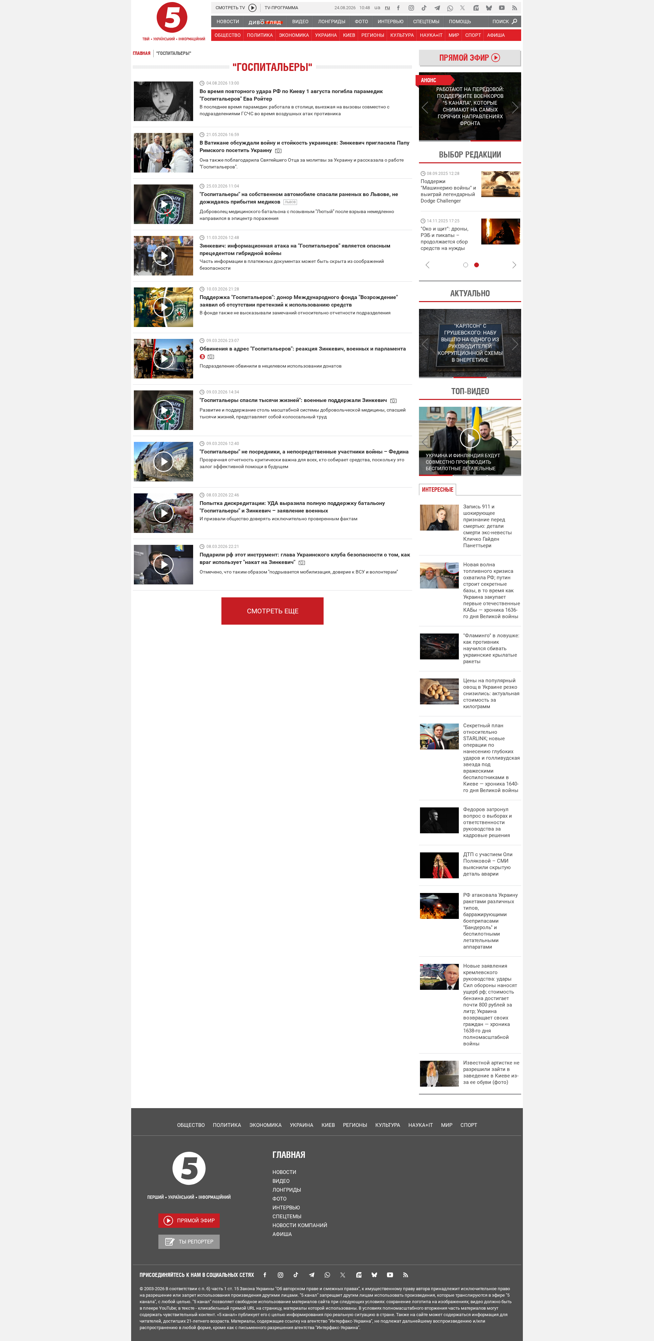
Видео (281, 1181)
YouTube (390, 1275)
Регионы (355, 1125)
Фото (279, 1199)
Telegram (312, 1275)
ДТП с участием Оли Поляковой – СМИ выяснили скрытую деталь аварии (488, 864)
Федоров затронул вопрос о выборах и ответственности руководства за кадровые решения (487, 822)
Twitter (343, 1275)
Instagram (280, 1275)
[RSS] (514, 8)
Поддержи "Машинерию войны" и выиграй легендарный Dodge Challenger (448, 191)
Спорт (469, 1125)
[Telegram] (437, 8)
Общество (191, 1125)
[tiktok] (424, 8)
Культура (387, 1125)
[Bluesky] (488, 8)
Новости (284, 1172)
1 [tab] (444, 140)
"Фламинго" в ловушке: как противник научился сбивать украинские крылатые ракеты (491, 648)
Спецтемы (286, 1216)
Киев (328, 1125)
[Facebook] (398, 8)
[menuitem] (227, 21)
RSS (406, 1275)
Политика (227, 1125)
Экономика (265, 1125)
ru (387, 7)
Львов (290, 202)
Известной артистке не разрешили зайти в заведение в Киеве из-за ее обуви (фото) (491, 1072)
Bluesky (374, 1275)
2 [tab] (495, 140)
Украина (301, 1125)
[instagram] (411, 8)
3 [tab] (504, 377)
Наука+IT (420, 1125)
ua (377, 7)
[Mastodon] (475, 8)
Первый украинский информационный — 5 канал (172, 22)
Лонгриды (286, 1190)
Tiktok (296, 1275)
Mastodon (359, 1275)
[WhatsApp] (449, 8)
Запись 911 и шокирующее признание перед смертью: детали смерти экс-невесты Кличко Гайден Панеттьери (487, 526)
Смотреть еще (272, 611)
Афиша (282, 1234)
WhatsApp (327, 1275)
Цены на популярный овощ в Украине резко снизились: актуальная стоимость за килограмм (491, 693)
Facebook (265, 1275)
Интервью (286, 1208)
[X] (462, 8)
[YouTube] (501, 8)
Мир (446, 1125)
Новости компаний (299, 1225)
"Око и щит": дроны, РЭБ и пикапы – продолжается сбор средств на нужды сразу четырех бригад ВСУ (447, 245)
